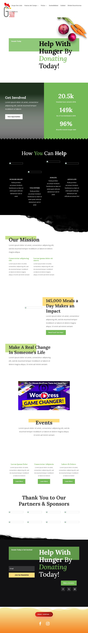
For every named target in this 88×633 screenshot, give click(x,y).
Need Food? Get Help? (55, 332)
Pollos (43, 5)
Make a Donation (68, 583)
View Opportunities (14, 117)
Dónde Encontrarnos (74, 5)
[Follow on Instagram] (75, 589)
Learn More (19, 481)
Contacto (15, 12)
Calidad (62, 5)
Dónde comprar (43, 614)
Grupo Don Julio (17, 5)
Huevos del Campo (30, 5)
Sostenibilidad (53, 5)
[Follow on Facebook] (63, 589)
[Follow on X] (69, 589)
